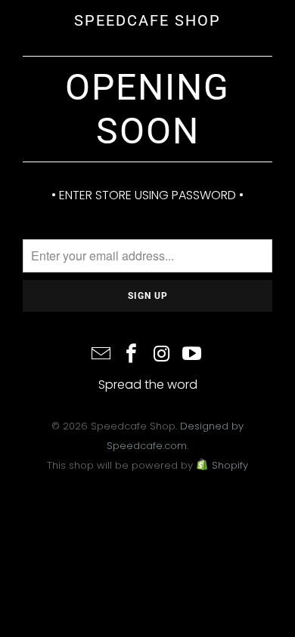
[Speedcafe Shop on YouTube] (192, 355)
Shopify (230, 465)
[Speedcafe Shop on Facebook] (131, 355)
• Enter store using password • (147, 195)
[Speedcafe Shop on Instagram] (162, 355)
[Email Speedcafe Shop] (102, 355)
